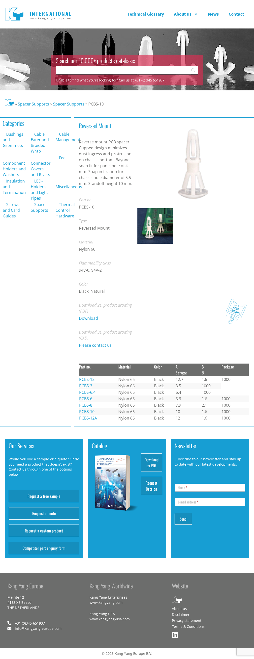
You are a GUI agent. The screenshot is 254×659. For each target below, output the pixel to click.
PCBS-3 (85, 386)
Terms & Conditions (188, 626)
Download (88, 318)
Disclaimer (181, 614)
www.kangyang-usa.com (110, 619)
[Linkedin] (175, 635)
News (213, 14)
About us (182, 14)
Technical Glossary (145, 14)
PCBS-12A (88, 418)
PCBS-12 (87, 379)
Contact (236, 14)
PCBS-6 (85, 398)
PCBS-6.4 (87, 392)
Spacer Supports (33, 104)
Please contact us (95, 345)
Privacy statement (186, 620)
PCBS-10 (87, 411)
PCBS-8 (85, 405)
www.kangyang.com (106, 602)
